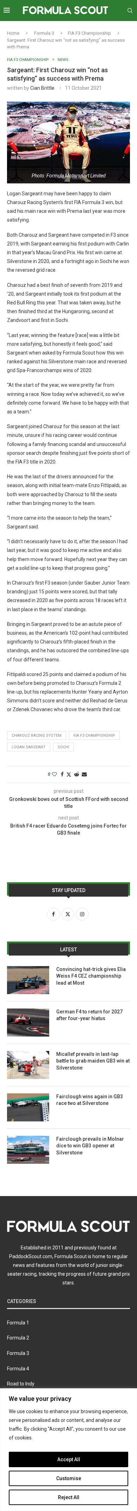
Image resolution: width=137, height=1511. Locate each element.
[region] (68, 1449)
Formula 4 (18, 1368)
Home (13, 33)
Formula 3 (44, 33)
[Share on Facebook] (62, 774)
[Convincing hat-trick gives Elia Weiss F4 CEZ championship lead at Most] (28, 980)
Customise (68, 1478)
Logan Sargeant (29, 747)
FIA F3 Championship (89, 33)
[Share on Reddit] (76, 774)
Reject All (68, 1497)
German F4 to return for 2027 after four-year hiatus (89, 1015)
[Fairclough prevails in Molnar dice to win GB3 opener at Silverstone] (28, 1150)
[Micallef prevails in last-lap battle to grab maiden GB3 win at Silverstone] (28, 1065)
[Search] (129, 10)
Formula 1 (18, 1323)
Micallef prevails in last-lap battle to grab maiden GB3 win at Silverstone (93, 1061)
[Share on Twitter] (68, 774)
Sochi (63, 747)
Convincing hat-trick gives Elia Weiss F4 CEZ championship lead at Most (91, 976)
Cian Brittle (42, 88)
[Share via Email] (84, 774)
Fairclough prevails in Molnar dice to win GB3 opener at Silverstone (90, 1145)
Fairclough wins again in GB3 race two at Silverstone (89, 1100)
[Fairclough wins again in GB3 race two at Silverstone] (28, 1107)
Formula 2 (18, 1338)
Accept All (68, 1459)
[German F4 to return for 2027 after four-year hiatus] (28, 1023)
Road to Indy (20, 1384)
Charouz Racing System (36, 735)
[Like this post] (54, 774)
